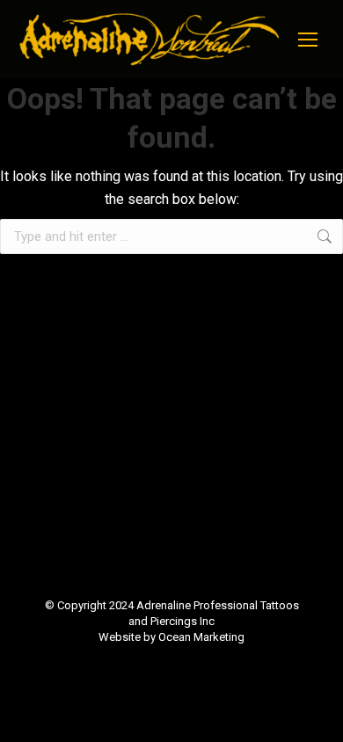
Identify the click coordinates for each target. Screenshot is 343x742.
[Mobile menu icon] (307, 39)
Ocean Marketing (201, 637)
